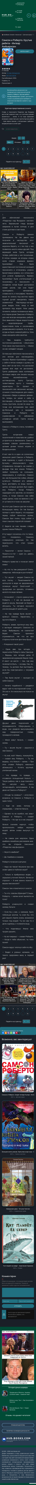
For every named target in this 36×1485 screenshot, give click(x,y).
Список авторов (20, 19)
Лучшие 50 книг (19, 11)
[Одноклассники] (6, 1033)
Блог (19, 27)
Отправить (18, 1306)
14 (27, 154)
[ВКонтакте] (3, 1033)
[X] (19, 1033)
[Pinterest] (16, 1033)
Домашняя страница (21, 4)
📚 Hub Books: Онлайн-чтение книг (12, 35)
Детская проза (27, 35)
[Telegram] (14, 1033)
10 (18, 154)
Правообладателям (18, 1425)
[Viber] (8, 1033)
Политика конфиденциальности (18, 1431)
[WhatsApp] (11, 1033)
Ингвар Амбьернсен (13, 73)
